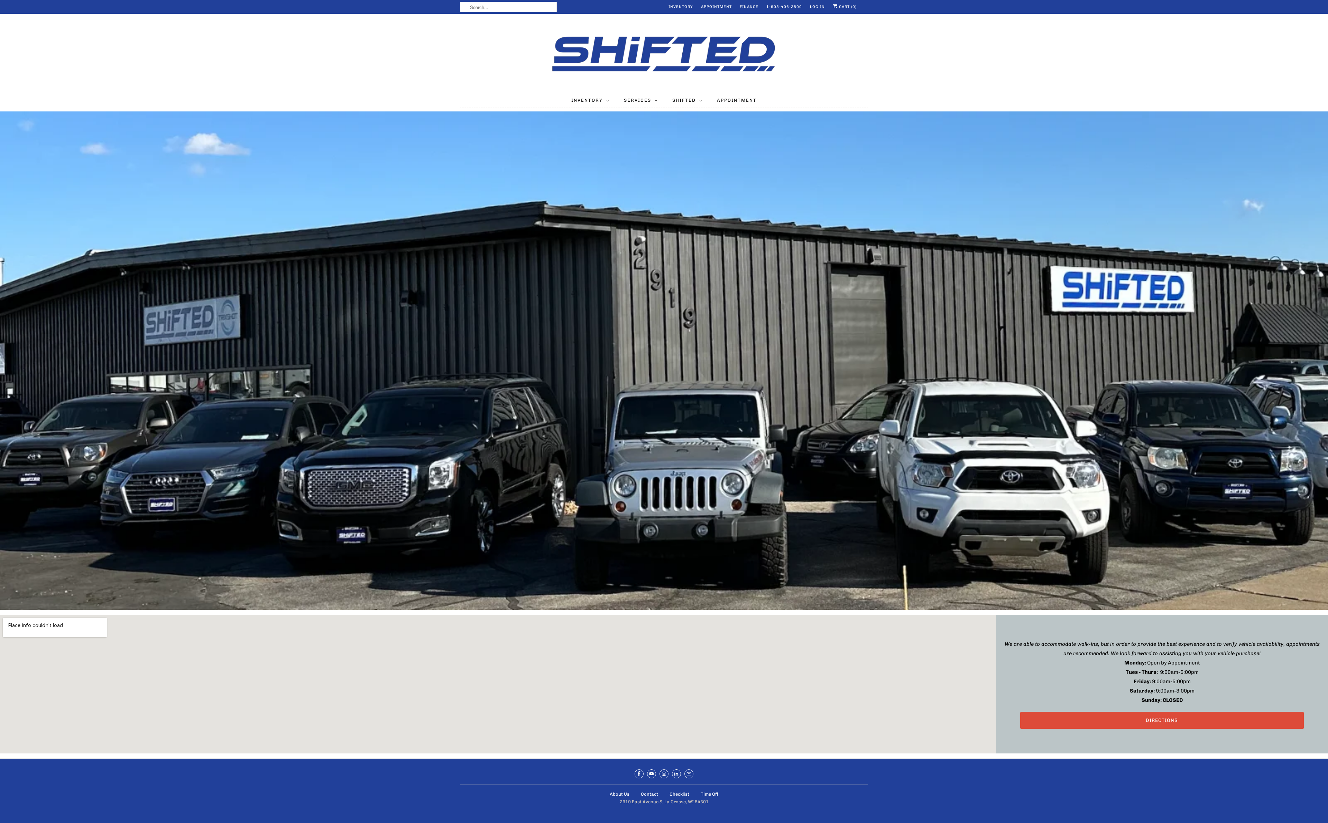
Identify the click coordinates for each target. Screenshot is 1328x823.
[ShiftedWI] (664, 54)
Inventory (680, 6)
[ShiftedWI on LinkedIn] (676, 773)
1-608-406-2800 (784, 6)
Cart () (847, 6)
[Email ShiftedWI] (688, 773)
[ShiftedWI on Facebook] (639, 773)
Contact (649, 794)
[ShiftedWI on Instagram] (664, 773)
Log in (817, 6)
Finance (749, 6)
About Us (619, 794)
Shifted (684, 100)
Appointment (716, 6)
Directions (1162, 720)
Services (637, 100)
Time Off (709, 794)
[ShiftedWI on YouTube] (651, 773)
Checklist (679, 794)
